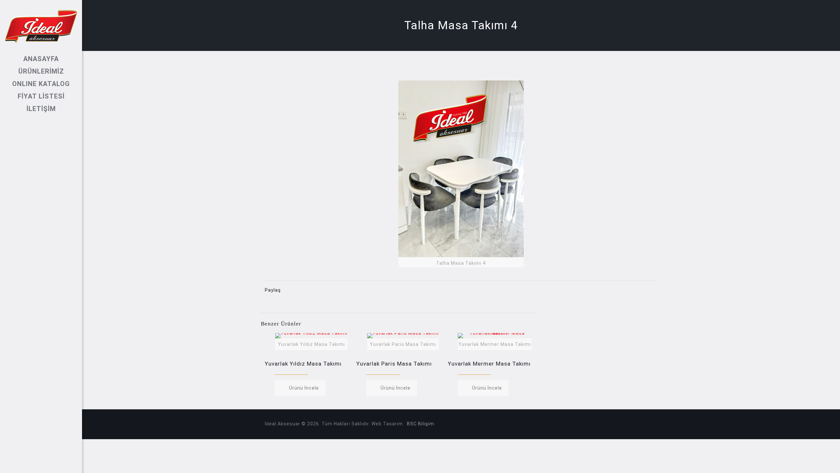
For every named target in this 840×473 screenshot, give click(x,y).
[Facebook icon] (37, 464)
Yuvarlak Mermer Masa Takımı (489, 363)
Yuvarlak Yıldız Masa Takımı (303, 363)
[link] (461, 173)
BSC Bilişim (420, 423)
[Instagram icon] (53, 464)
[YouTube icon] (45, 464)
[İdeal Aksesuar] (41, 26)
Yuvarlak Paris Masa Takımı (394, 363)
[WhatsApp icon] (29, 464)
